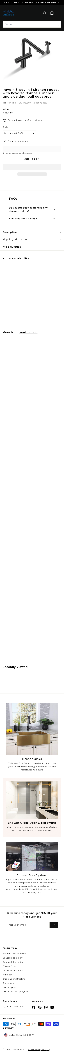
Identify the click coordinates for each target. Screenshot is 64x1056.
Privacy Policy (10, 966)
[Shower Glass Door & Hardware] (32, 800)
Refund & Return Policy (14, 953)
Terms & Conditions (13, 970)
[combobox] (32, 24)
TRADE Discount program (15, 991)
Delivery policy (10, 987)
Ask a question (12, 246)
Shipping (7, 153)
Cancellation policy (13, 958)
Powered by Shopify (39, 1049)
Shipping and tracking (14, 979)
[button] (32, 167)
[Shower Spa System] (32, 856)
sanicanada (9, 102)
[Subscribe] (54, 925)
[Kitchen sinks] (32, 729)
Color (6, 127)
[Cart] (52, 13)
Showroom (8, 983)
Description (10, 232)
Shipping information (15, 239)
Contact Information (13, 962)
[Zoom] (59, 76)
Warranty (7, 974)
